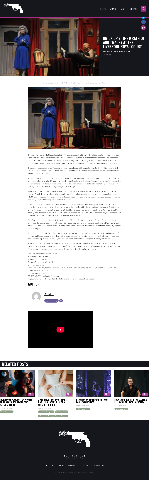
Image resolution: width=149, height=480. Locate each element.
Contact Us (99, 465)
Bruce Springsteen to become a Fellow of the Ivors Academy (130, 401)
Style (123, 8)
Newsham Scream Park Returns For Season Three (92, 401)
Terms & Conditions (67, 465)
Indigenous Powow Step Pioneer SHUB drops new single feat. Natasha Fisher (16, 402)
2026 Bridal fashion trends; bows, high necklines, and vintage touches (52, 402)
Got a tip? (84, 465)
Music (103, 8)
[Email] (61, 300)
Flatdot (49, 294)
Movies (113, 8)
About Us (49, 465)
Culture (134, 8)
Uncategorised (53, 83)
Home (45, 83)
